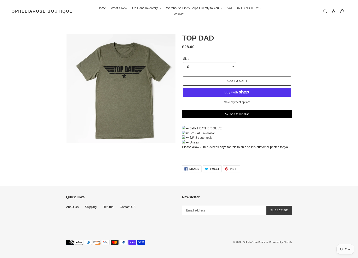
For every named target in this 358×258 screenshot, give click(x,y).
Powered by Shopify (280, 242)
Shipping (91, 207)
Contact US (127, 207)
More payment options (237, 102)
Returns (108, 207)
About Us (72, 207)
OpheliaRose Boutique (42, 11)
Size (186, 58)
